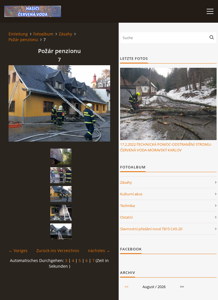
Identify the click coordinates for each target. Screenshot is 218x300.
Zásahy (65, 34)
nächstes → (99, 250)
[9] (61, 231)
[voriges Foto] (17, 103)
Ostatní (126, 217)
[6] (61, 175)
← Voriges (18, 250)
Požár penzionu (23, 39)
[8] (61, 213)
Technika (127, 205)
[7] (61, 194)
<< (126, 286)
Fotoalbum (43, 34)
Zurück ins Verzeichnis (57, 250)
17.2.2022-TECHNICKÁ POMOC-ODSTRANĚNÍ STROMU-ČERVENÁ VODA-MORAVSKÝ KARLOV (166, 147)
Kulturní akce (131, 194)
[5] (61, 156)
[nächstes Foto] (101, 103)
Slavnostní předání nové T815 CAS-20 (151, 228)
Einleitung (18, 34)
